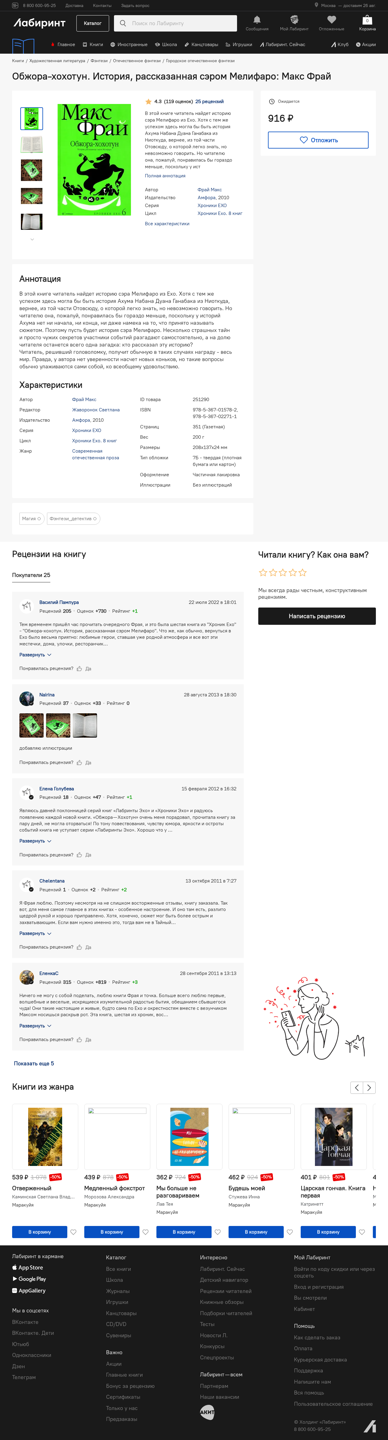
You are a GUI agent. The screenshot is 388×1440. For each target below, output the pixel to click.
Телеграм (24, 1377)
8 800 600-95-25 (312, 1429)
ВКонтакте (25, 1322)
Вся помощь (309, 1392)
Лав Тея (164, 1204)
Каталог (93, 23)
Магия (29, 518)
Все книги (118, 1269)
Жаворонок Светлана (96, 410)
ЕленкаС (49, 973)
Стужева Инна (244, 1197)
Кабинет (304, 1309)
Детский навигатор (224, 1280)
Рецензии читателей (226, 1291)
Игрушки (242, 44)
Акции (369, 44)
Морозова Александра (109, 1197)
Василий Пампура (59, 602)
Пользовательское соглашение (333, 1404)
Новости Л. (214, 1335)
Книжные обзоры (222, 1302)
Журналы (118, 1291)
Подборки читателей (226, 1313)
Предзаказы (121, 1419)
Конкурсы (212, 1346)
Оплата (303, 1348)
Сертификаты (123, 1397)
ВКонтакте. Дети (33, 1333)
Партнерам (214, 1386)
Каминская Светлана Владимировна (44, 1197)
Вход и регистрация (319, 1287)
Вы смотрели (310, 1297)
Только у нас (122, 1408)
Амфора (207, 197)
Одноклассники (31, 1355)
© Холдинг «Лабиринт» (320, 1422)
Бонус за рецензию (130, 1386)
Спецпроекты (217, 1357)
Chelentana (52, 881)
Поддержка (308, 1370)
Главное (66, 44)
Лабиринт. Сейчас (285, 44)
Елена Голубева (56, 789)
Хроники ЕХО (212, 205)
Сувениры (118, 1335)
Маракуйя (23, 1205)
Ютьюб (20, 1344)
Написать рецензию (317, 616)
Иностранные (133, 44)
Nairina (47, 695)
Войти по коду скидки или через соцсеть (334, 1272)
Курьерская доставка (320, 1359)
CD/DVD (116, 1324)
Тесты (207, 1324)
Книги (96, 44)
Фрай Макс (210, 190)
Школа (169, 44)
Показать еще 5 (34, 1063)
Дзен (18, 1366)
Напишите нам (312, 1381)
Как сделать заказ (317, 1337)
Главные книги (124, 1374)
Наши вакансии (219, 1397)
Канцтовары (205, 44)
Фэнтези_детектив (71, 518)
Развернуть (32, 655)
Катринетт (312, 1204)
